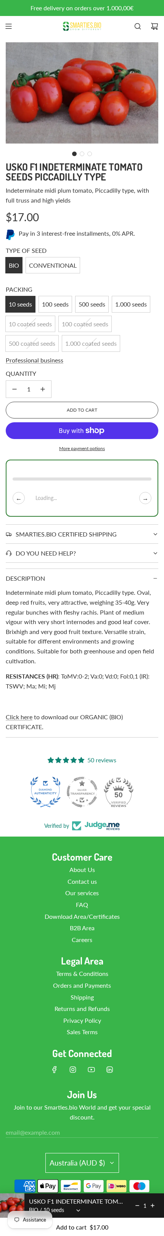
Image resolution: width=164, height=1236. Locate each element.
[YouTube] (91, 1069)
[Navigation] (8, 26)
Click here (19, 716)
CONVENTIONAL (53, 265)
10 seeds (20, 304)
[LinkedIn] (109, 1069)
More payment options (82, 448)
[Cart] (154, 26)
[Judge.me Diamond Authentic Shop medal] (45, 792)
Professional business (34, 360)
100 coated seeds (85, 323)
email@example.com (33, 1132)
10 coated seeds (30, 323)
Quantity (21, 373)
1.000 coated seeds (91, 343)
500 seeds (92, 304)
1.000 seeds (131, 304)
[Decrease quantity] (14, 389)
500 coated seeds (32, 343)
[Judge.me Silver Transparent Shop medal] (82, 792)
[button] (74, 154)
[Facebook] (54, 1069)
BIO (14, 265)
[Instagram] (72, 1069)
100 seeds (55, 304)
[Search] (137, 26)
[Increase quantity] (42, 389)
